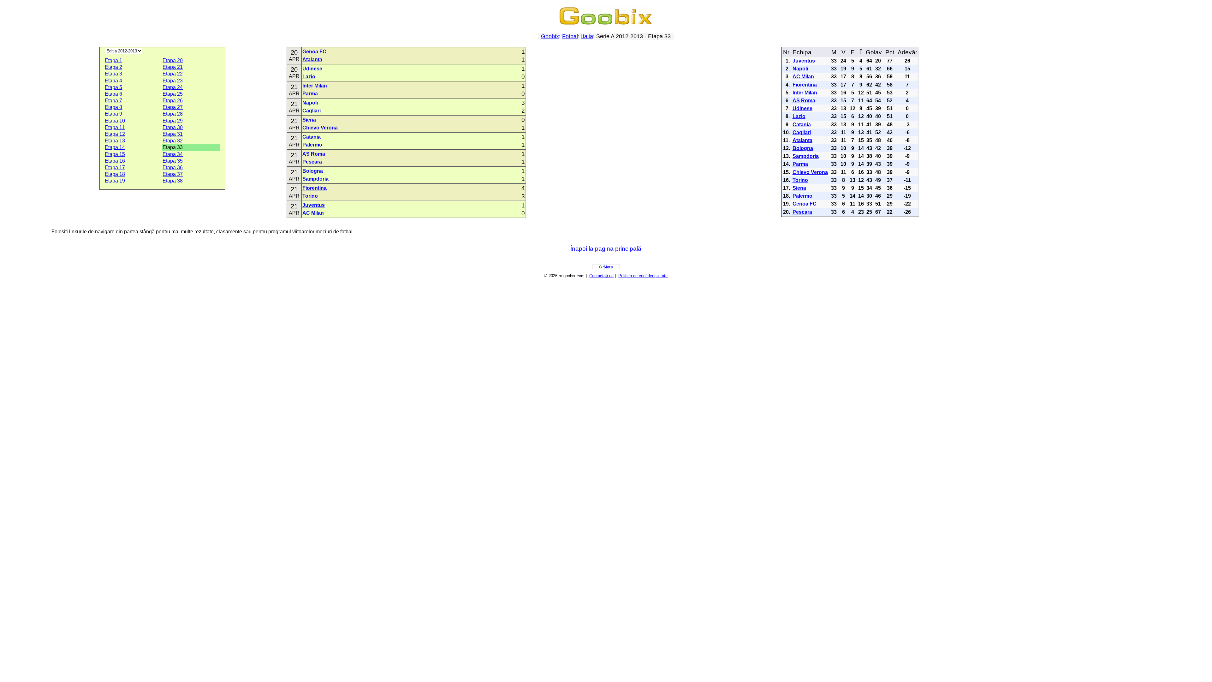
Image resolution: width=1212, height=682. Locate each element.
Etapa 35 (173, 161)
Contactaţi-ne (601, 275)
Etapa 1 (113, 60)
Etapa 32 (173, 140)
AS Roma (313, 154)
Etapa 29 (173, 120)
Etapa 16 (115, 161)
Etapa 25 (173, 94)
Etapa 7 (113, 100)
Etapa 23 (173, 80)
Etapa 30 (173, 127)
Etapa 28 (173, 114)
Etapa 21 (173, 67)
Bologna (312, 171)
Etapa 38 (173, 180)
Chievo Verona (320, 127)
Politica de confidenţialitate (643, 275)
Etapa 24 (173, 87)
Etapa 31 (173, 134)
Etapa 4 (113, 80)
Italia (587, 36)
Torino (310, 196)
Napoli (310, 102)
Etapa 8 (113, 107)
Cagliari (311, 110)
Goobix (550, 36)
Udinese (312, 68)
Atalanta (312, 59)
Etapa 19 (115, 180)
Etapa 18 (115, 174)
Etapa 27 (173, 107)
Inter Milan (314, 85)
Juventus (313, 205)
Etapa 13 (115, 140)
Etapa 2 (113, 67)
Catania (311, 137)
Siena (309, 120)
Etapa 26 (173, 100)
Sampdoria (315, 179)
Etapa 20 (173, 60)
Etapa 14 (115, 147)
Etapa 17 (115, 167)
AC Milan (313, 213)
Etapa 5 (113, 87)
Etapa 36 (173, 167)
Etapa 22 (173, 73)
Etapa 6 (113, 94)
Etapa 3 (113, 73)
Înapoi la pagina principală (605, 248)
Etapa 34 (173, 154)
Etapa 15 (115, 154)
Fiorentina (314, 188)
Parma (310, 93)
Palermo (312, 144)
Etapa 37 (173, 174)
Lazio (308, 76)
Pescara (312, 162)
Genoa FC (314, 51)
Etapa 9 (113, 114)
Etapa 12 (115, 134)
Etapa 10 (115, 120)
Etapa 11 (115, 127)
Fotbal (570, 36)
